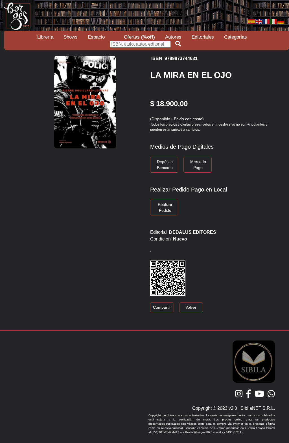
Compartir (162, 307)
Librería (45, 37)
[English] (259, 21)
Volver (190, 307)
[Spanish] (251, 21)
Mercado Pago (198, 164)
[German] (281, 21)
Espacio (96, 37)
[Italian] (273, 21)
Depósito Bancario (165, 164)
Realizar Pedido (165, 207)
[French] (266, 21)
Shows (71, 37)
